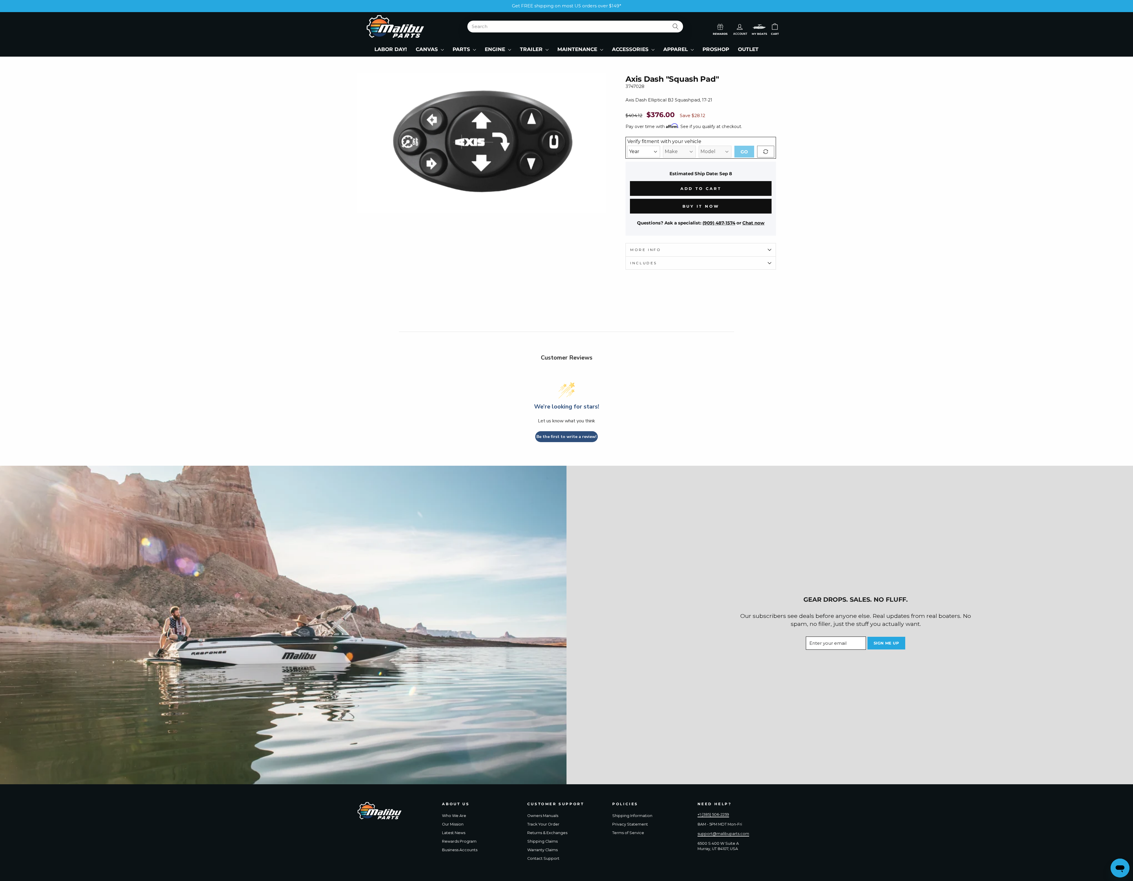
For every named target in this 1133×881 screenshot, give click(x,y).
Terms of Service (628, 833)
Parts (462, 49)
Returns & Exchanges (547, 833)
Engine (496, 49)
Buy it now (700, 206)
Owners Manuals (542, 815)
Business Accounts (459, 850)
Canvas (427, 49)
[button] (759, 26)
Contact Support (543, 858)
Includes (643, 263)
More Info (645, 249)
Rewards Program (459, 841)
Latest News (453, 833)
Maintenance (578, 49)
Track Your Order (543, 824)
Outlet (748, 49)
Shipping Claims (542, 841)
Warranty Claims (542, 850)
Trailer (532, 49)
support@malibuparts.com (723, 833)
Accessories (631, 49)
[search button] (676, 26)
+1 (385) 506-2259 (713, 814)
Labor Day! (390, 49)
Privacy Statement (630, 824)
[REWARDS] (720, 26)
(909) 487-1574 (719, 223)
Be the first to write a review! (566, 436)
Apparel (676, 49)
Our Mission (453, 824)
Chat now (753, 223)
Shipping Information (632, 815)
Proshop (716, 49)
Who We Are (454, 815)
